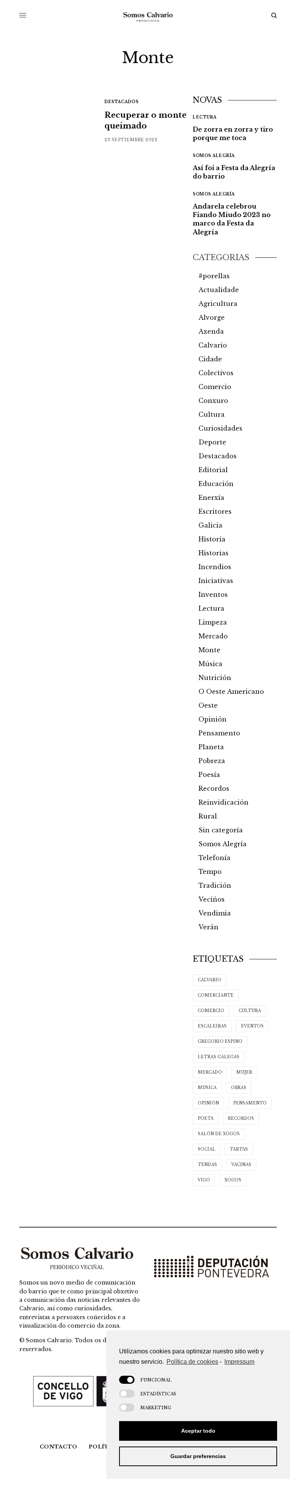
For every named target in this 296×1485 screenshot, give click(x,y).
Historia (211, 539)
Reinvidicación (223, 802)
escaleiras (212, 1026)
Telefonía (214, 858)
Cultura (211, 414)
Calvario (212, 345)
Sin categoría (220, 830)
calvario (209, 979)
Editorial (213, 470)
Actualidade (218, 290)
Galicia (210, 525)
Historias (213, 553)
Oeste (208, 705)
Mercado (213, 636)
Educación (216, 484)
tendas (207, 1164)
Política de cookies (192, 1361)
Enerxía (211, 497)
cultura (250, 1010)
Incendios (214, 567)
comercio (211, 1010)
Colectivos (216, 373)
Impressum (239, 1361)
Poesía (209, 775)
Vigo (204, 1180)
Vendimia (214, 913)
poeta (206, 1118)
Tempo (210, 872)
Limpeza (212, 622)
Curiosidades (220, 428)
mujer (244, 1072)
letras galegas (218, 1056)
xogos (232, 1180)
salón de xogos (219, 1133)
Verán (208, 927)
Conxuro (213, 401)
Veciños (211, 899)
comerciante (216, 995)
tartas (239, 1149)
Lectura (205, 117)
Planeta (211, 747)
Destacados (121, 101)
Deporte (212, 442)
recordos (241, 1118)
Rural (207, 816)
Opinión (212, 719)
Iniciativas (215, 581)
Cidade (210, 359)
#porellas (214, 276)
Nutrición (214, 678)
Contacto (58, 1446)
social (206, 1149)
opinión (208, 1103)
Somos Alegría (214, 155)
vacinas (241, 1164)
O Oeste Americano (231, 691)
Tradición (214, 885)
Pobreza (211, 761)
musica (207, 1087)
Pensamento (219, 733)
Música (210, 664)
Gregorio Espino (220, 1041)
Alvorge (211, 317)
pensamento (250, 1103)
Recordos (213, 788)
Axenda (211, 331)
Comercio (214, 387)
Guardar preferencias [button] (198, 1456)
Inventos (213, 594)
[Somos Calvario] (148, 15)
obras (238, 1087)
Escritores (215, 511)
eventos (252, 1026)
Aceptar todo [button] (198, 1431)
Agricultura (217, 304)
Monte (209, 650)
